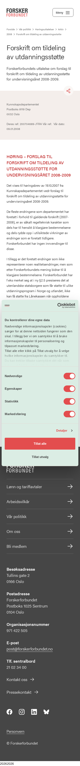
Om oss (13, 531)
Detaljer (61, 430)
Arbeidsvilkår (18, 501)
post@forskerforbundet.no (30, 649)
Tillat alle (40, 443)
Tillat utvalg (40, 457)
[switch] (69, 388)
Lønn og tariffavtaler (24, 486)
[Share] (68, 91)
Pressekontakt (19, 692)
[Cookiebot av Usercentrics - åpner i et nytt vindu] (57, 305)
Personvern (15, 731)
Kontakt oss (17, 679)
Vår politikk (16, 516)
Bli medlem (17, 546)
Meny (59, 12)
